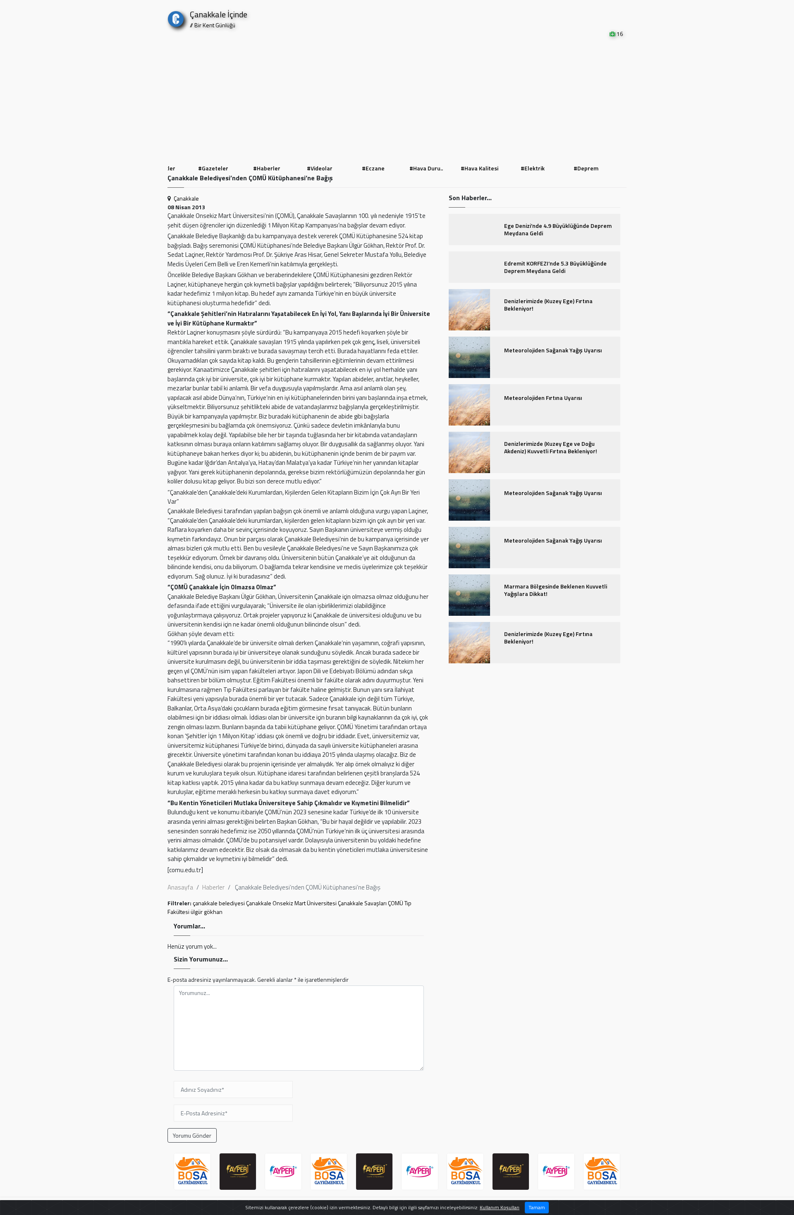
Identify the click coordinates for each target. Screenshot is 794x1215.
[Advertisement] (397, 100)
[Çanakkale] (175, 17)
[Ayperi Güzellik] (237, 1171)
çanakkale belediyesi (219, 903)
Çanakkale (186, 198)
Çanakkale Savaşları (362, 903)
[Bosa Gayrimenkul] (192, 1171)
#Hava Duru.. (423, 168)
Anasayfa (180, 887)
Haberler (213, 887)
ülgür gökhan (206, 911)
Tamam (537, 1207)
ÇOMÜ (395, 903)
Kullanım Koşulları (499, 1207)
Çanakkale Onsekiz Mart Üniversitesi (291, 903)
